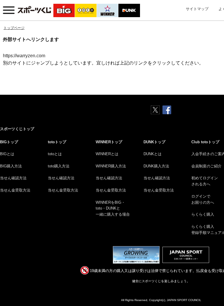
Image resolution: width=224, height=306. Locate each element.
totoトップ (57, 142)
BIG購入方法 (11, 166)
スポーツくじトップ (17, 129)
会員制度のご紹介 (206, 166)
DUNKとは (153, 154)
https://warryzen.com (24, 55)
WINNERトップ (109, 142)
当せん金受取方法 (15, 190)
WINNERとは (107, 154)
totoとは (55, 154)
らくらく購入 (202, 214)
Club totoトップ (205, 142)
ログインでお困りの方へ (202, 199)
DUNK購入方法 (156, 166)
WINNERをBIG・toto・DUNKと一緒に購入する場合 (113, 208)
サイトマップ (197, 9)
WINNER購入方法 (111, 166)
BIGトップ (9, 142)
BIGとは (7, 154)
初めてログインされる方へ (204, 181)
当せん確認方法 (13, 178)
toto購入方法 (58, 166)
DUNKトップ (154, 142)
